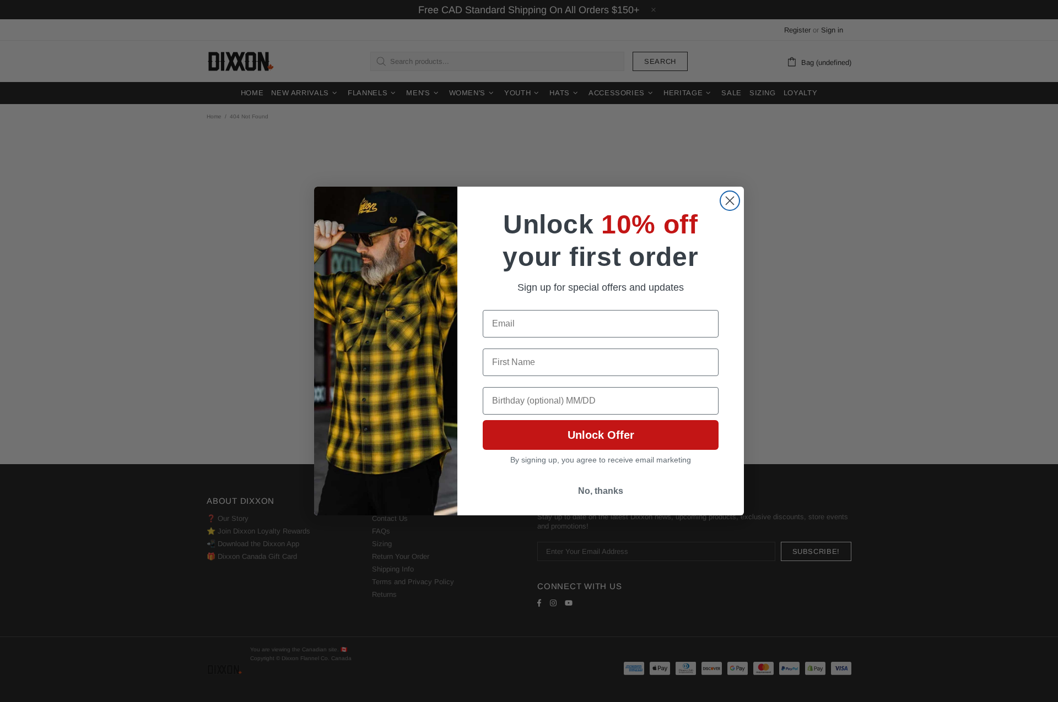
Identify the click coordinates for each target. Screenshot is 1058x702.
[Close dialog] (729, 200)
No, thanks (600, 491)
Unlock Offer (601, 435)
